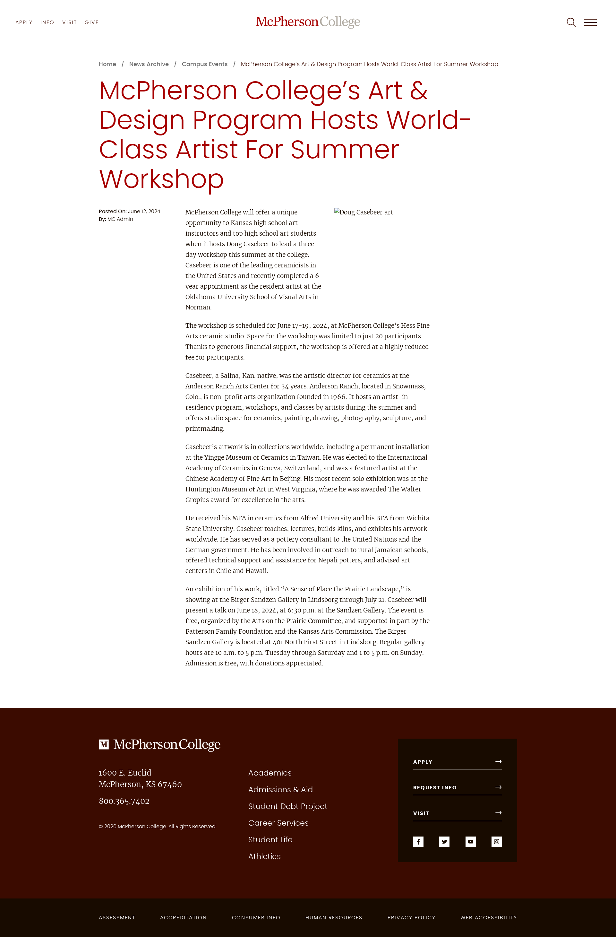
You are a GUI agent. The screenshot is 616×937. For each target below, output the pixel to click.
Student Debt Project (288, 807)
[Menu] (590, 22)
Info (47, 22)
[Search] (571, 22)
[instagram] (497, 840)
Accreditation (183, 917)
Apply (24, 22)
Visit (69, 22)
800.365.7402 (124, 801)
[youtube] (471, 840)
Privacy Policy (412, 917)
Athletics (264, 857)
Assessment (117, 917)
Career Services (278, 823)
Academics (270, 773)
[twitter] (444, 840)
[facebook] (418, 840)
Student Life (270, 840)
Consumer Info (256, 917)
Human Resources (334, 917)
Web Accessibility (488, 917)
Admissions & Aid (280, 790)
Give (92, 22)
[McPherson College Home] (308, 22)
